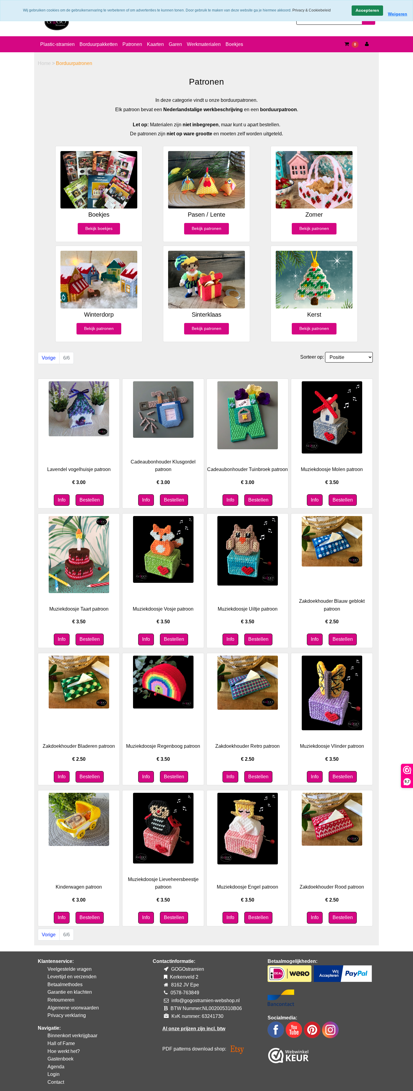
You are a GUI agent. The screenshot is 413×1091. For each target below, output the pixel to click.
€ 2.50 (332, 621)
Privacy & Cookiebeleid (311, 10)
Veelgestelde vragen (69, 969)
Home (45, 63)
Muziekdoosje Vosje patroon (163, 609)
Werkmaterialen (204, 44)
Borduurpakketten (99, 44)
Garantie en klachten (69, 992)
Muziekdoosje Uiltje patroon (248, 609)
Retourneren (60, 999)
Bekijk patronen (206, 228)
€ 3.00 (79, 482)
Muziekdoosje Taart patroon (79, 609)
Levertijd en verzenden (71, 976)
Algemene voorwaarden (73, 1007)
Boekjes (234, 44)
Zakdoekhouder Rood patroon (332, 886)
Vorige (49, 357)
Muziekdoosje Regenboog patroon (163, 746)
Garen (175, 44)
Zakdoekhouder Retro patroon (247, 746)
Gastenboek (60, 1058)
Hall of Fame (61, 1043)
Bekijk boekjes (98, 228)
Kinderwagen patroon (79, 886)
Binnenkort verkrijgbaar (72, 1035)
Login (53, 1074)
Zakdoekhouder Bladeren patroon (79, 746)
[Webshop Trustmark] (288, 1054)
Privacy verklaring (66, 1015)
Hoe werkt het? (63, 1051)
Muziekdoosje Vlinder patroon (332, 746)
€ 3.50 (332, 482)
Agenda (55, 1066)
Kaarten (155, 44)
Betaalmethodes (65, 984)
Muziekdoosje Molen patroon (332, 469)
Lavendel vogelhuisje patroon (79, 469)
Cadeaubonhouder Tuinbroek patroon (247, 469)
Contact (55, 1082)
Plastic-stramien (57, 44)
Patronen (132, 44)
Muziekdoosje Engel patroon (247, 886)
